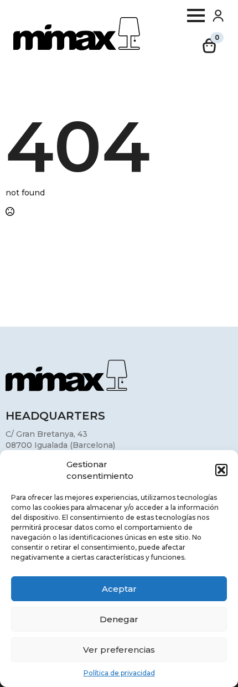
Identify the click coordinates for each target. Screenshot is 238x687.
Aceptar (119, 588)
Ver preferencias (119, 649)
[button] (221, 470)
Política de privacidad (119, 673)
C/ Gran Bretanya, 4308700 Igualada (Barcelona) (60, 439)
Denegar (119, 619)
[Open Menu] (196, 15)
